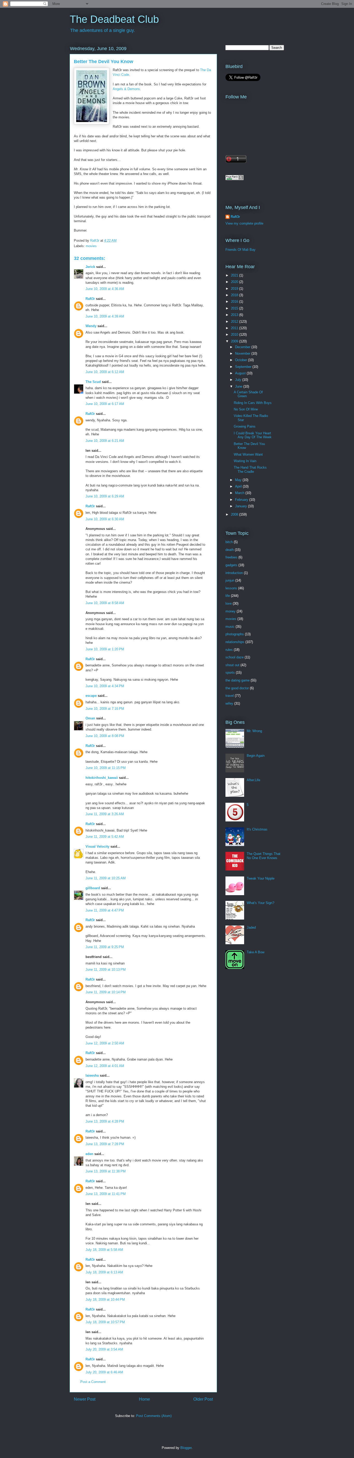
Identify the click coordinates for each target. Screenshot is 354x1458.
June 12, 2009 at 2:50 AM (105, 1043)
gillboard (93, 888)
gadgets (231, 565)
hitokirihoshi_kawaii (102, 778)
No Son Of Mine (246, 409)
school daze (234, 657)
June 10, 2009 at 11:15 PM (106, 768)
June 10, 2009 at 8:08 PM (105, 736)
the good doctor (237, 688)
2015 (235, 308)
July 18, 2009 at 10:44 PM (105, 1299)
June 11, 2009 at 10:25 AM (106, 878)
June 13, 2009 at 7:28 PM (105, 1144)
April (239, 486)
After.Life (253, 780)
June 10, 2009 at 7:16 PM (105, 709)
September (243, 367)
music (230, 627)
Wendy (91, 326)
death (229, 550)
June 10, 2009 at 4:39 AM (105, 316)
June (239, 386)
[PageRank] (234, 179)
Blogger (186, 1448)
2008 (235, 514)
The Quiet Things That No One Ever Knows (263, 856)
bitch (229, 542)
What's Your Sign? (260, 903)
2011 (235, 328)
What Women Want (248, 454)
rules (229, 650)
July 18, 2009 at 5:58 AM (104, 1250)
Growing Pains (245, 426)
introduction (234, 573)
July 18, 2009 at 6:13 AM (104, 1272)
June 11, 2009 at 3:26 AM (105, 814)
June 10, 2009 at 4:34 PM (105, 686)
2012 (235, 321)
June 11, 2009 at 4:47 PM (105, 910)
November (243, 353)
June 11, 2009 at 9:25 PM (105, 947)
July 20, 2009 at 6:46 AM (104, 1372)
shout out (232, 665)
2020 (235, 282)
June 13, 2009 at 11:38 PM (106, 1171)
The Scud (93, 382)
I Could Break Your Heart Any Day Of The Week (253, 435)
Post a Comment (93, 1382)
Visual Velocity (97, 846)
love (228, 603)
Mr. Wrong (254, 731)
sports (230, 672)
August (241, 373)
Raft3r (90, 299)
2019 (235, 289)
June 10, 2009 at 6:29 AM (105, 496)
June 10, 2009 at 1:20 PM (105, 649)
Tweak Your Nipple (260, 878)
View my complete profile (244, 223)
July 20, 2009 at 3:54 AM (104, 1349)
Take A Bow (255, 952)
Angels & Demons (126, 89)
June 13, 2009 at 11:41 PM (106, 1194)
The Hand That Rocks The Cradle (250, 469)
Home (144, 1399)
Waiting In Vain (245, 461)
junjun (229, 580)
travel (229, 696)
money (230, 611)
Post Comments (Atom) (154, 1416)
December (243, 347)
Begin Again (256, 756)
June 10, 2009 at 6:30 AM (105, 519)
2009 (235, 341)
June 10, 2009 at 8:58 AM (105, 603)
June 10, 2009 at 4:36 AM (105, 289)
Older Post (203, 1399)
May (239, 480)
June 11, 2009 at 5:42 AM (105, 837)
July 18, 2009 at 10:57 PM (105, 1322)
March (240, 493)
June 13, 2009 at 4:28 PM (105, 1121)
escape (91, 696)
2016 (235, 301)
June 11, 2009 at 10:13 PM (106, 969)
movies (91, 246)
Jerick (90, 267)
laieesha (92, 1075)
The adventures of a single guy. (102, 30)
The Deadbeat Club (114, 19)
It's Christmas (257, 829)
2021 (235, 275)
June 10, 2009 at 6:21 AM (105, 441)
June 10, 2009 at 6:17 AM (105, 404)
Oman (90, 718)
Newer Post (84, 1399)
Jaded (251, 927)
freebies (231, 557)
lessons (231, 588)
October (241, 360)
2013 (235, 315)
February (242, 500)
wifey (229, 703)
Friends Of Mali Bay (240, 250)
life (227, 596)
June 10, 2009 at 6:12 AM (105, 372)
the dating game (237, 680)
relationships (234, 642)
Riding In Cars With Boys (253, 403)
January (241, 506)
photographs (234, 634)
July (238, 380)
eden (89, 1154)
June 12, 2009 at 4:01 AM (105, 1066)
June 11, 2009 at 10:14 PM (106, 992)
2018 (235, 295)
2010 (235, 334)
